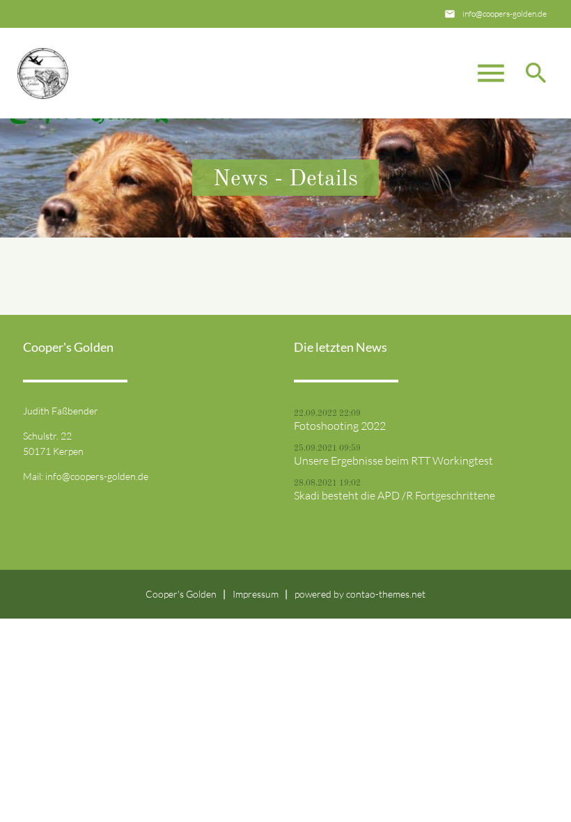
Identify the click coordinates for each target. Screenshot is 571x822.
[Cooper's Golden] (42, 73)
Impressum (256, 594)
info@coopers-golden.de (504, 13)
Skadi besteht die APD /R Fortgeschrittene (394, 495)
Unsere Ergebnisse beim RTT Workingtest (393, 460)
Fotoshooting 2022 (340, 425)
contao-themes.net (385, 594)
